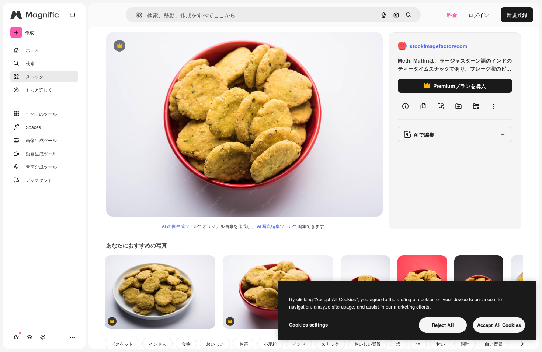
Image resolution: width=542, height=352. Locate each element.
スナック (330, 344)
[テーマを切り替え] (43, 337)
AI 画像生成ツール (180, 226)
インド (299, 344)
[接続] (16, 337)
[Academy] (29, 337)
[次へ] (522, 343)
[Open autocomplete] (136, 15)
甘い (440, 344)
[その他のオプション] (493, 106)
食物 (186, 344)
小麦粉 (270, 344)
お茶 (243, 344)
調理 (465, 344)
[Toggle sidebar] (72, 15)
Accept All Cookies (499, 324)
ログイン (478, 14)
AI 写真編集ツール (275, 226)
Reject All (443, 324)
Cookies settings (308, 324)
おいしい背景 (367, 344)
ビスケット (122, 344)
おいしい (215, 344)
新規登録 (517, 14)
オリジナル (157, 46)
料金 (452, 14)
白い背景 (494, 344)
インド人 (157, 344)
